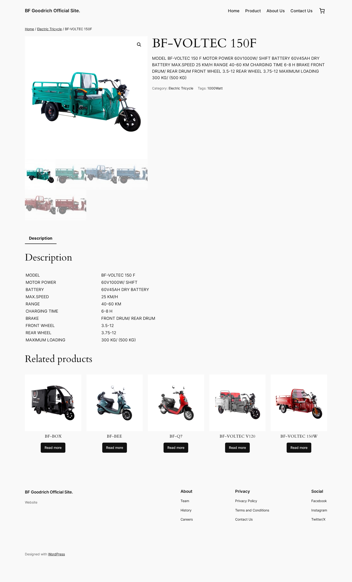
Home (29, 29)
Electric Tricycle (49, 29)
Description (40, 238)
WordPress (56, 554)
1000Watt (215, 88)
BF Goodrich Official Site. (52, 10)
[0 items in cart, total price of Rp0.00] (322, 11)
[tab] (41, 238)
